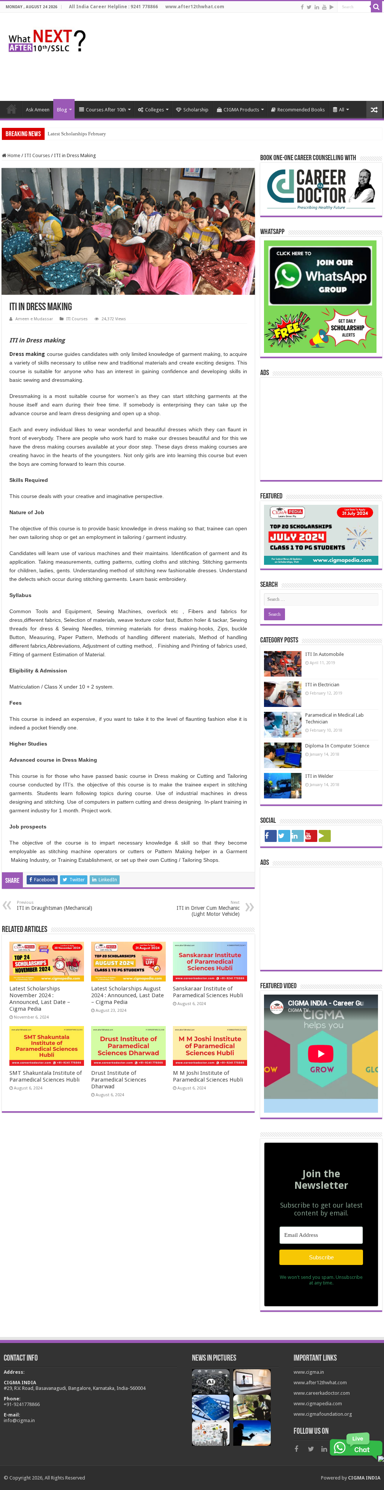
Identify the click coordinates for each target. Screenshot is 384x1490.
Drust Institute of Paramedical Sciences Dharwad (118, 1080)
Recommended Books (301, 110)
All (341, 110)
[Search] (376, 6)
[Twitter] (309, 7)
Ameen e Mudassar (34, 319)
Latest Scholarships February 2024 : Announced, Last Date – (109, 134)
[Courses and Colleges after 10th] (47, 39)
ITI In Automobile (324, 654)
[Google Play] (331, 7)
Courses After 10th (106, 110)
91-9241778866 (23, 1404)
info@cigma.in (19, 1420)
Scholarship (195, 110)
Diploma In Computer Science (337, 746)
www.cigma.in (309, 1372)
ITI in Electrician (322, 684)
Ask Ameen (38, 110)
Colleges (154, 110)
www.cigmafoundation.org (323, 1414)
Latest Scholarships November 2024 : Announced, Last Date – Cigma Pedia (39, 998)
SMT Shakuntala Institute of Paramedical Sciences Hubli (45, 1076)
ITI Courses (37, 155)
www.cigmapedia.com (318, 1403)
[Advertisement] (245, 76)
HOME (11, 109)
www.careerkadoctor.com (322, 1393)
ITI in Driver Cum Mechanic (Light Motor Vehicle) (208, 908)
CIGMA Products (241, 110)
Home (13, 155)
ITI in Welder (319, 776)
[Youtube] (324, 7)
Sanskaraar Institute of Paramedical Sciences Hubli (208, 992)
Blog (62, 110)
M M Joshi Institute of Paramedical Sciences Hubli (208, 1076)
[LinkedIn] (317, 7)
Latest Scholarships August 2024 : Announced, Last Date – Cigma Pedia (127, 995)
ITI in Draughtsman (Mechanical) (54, 905)
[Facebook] (302, 7)
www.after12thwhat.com (320, 1382)
